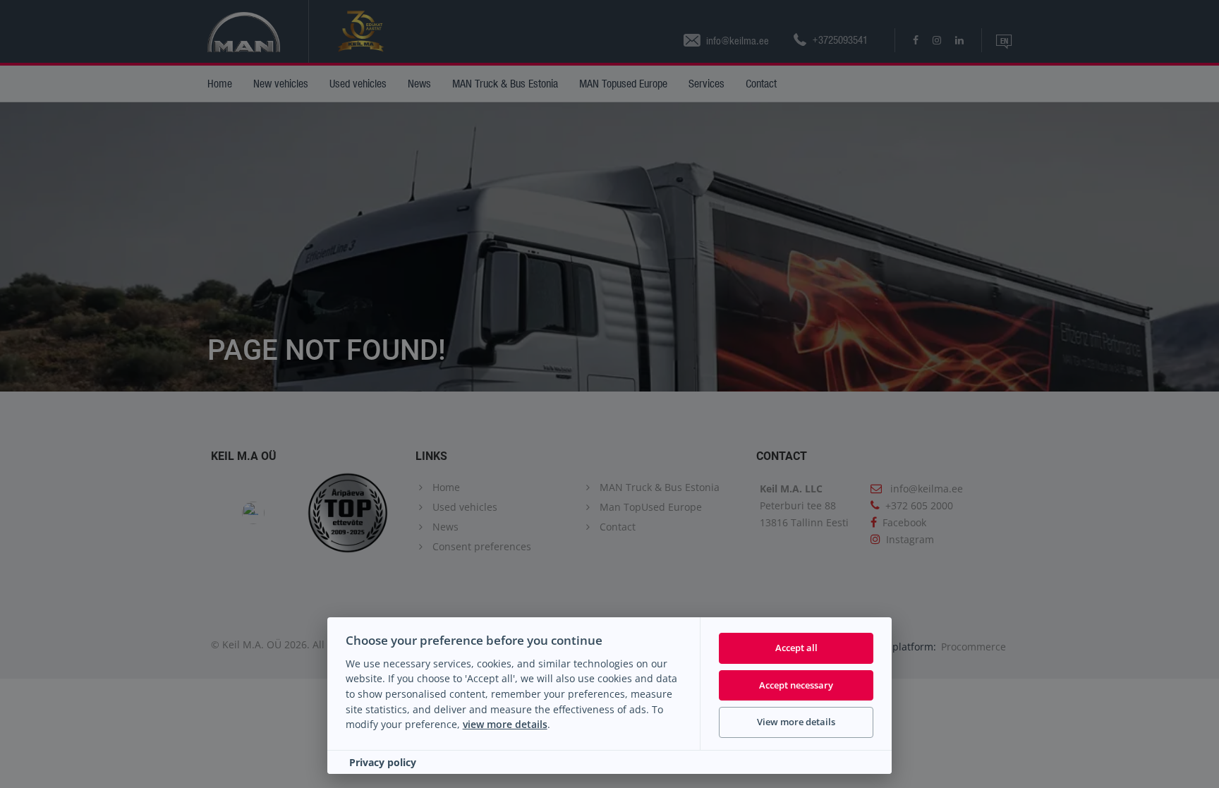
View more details (796, 721)
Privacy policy (382, 762)
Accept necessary (796, 685)
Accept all (796, 647)
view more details (505, 724)
